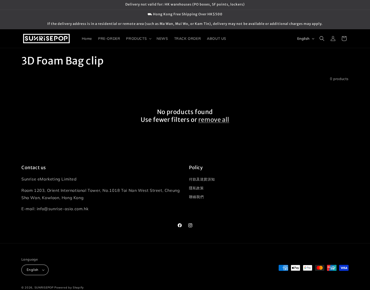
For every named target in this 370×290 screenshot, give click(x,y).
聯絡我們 (196, 197)
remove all (213, 120)
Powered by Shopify (69, 287)
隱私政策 (196, 188)
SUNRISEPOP (44, 287)
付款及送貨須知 (202, 179)
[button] (138, 38)
